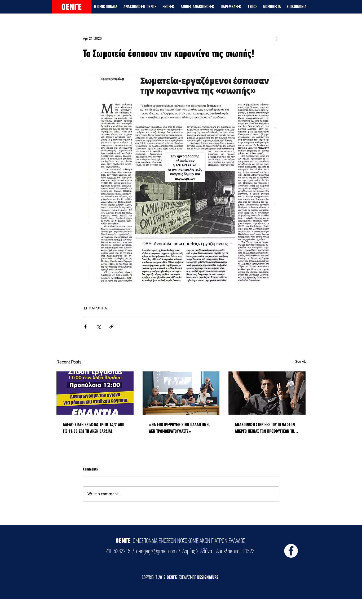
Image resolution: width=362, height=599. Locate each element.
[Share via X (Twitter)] (98, 326)
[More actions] (276, 39)
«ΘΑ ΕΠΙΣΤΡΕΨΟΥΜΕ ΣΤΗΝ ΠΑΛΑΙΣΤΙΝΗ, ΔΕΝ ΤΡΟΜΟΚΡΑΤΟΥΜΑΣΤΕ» (179, 428)
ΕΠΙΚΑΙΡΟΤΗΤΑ (95, 308)
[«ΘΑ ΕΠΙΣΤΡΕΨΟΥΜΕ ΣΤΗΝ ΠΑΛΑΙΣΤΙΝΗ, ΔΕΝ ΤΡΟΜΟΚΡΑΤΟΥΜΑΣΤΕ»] (181, 393)
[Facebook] (291, 551)
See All (300, 362)
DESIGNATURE (207, 577)
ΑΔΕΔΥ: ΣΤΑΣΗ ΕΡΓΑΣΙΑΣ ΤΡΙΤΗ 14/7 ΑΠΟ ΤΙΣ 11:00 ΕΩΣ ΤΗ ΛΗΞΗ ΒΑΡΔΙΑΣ (93, 428)
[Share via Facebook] (85, 326)
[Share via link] (111, 326)
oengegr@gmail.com (156, 551)
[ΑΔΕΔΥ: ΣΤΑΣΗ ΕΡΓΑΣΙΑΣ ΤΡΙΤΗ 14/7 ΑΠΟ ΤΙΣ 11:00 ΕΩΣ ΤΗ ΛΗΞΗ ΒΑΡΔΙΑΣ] (95, 393)
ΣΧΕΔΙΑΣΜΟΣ (188, 577)
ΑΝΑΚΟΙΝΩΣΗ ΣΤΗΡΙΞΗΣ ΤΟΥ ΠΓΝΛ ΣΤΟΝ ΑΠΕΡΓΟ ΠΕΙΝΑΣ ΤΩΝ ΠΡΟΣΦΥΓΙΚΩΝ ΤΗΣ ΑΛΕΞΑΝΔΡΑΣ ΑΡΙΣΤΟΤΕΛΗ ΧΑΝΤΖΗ (265, 428)
